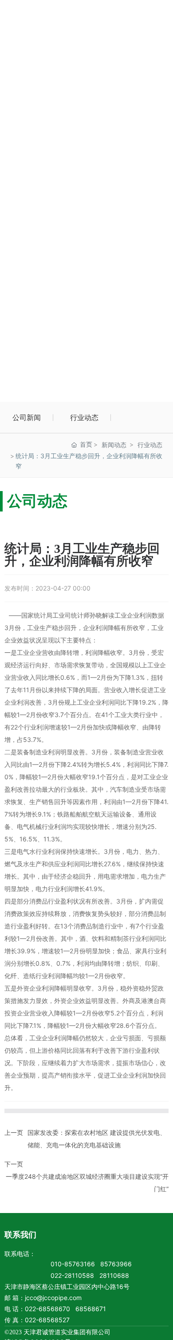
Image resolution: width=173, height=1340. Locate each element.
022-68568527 (47, 1320)
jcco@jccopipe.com (53, 1297)
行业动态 (84, 417)
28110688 (114, 1275)
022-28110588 (72, 1275)
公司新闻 (26, 417)
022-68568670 (47, 1308)
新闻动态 (114, 444)
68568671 (90, 1308)
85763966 (116, 1264)
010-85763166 (73, 1264)
